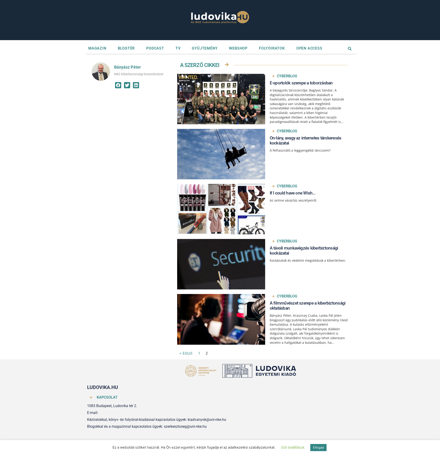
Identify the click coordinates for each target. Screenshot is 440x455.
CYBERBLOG (287, 76)
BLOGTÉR (126, 48)
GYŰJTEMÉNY (204, 48)
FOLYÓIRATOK (272, 48)
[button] (118, 85)
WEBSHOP (238, 48)
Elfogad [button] (318, 447)
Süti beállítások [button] (293, 447)
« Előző (185, 353)
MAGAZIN (97, 48)
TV (178, 48)
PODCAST (155, 48)
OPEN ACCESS (309, 48)
